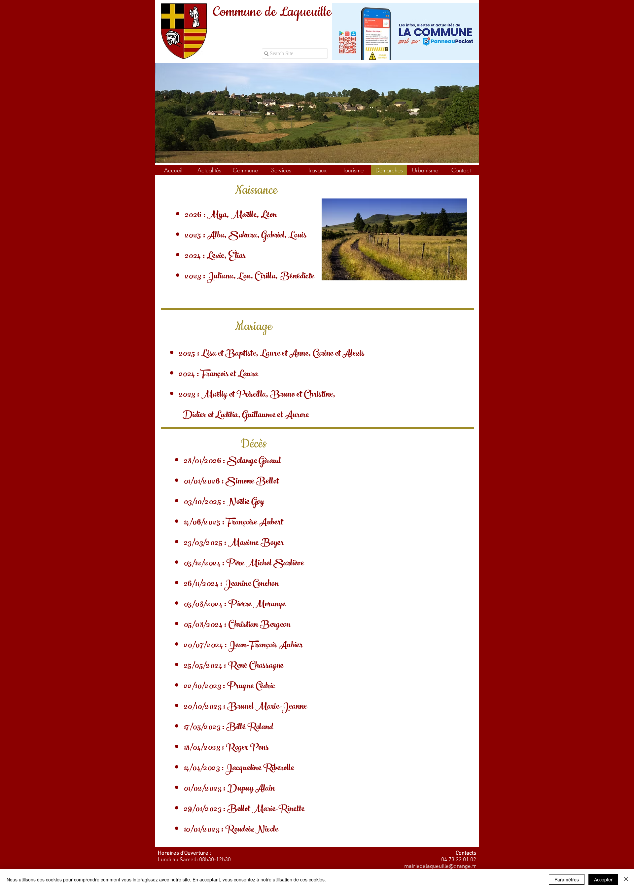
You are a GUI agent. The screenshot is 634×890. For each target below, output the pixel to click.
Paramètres (566, 879)
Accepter (603, 879)
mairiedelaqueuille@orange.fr (440, 866)
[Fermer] (626, 879)
